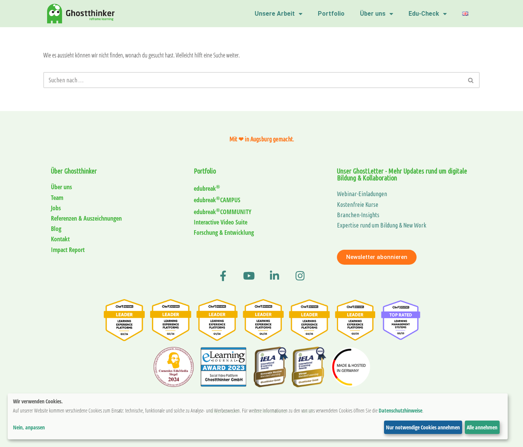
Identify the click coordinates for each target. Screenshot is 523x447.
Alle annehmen (482, 427)
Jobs (56, 208)
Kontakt (60, 239)
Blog (56, 228)
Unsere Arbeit (275, 13)
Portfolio (331, 13)
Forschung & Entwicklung (224, 232)
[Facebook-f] (223, 275)
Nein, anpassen (29, 427)
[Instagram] (300, 275)
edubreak (207, 188)
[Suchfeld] (471, 80)
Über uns (373, 13)
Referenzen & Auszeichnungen (86, 218)
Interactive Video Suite (220, 222)
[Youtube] (249, 275)
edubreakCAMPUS (217, 200)
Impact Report (68, 250)
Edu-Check (424, 13)
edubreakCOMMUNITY (223, 212)
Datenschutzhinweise (400, 410)
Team (57, 197)
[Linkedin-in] (274, 275)
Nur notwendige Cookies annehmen (423, 427)
